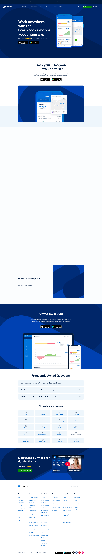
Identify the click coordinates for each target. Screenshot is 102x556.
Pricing (55, 6)
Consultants (44, 525)
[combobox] (77, 486)
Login (79, 6)
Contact (20, 517)
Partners (41, 6)
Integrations (55, 497)
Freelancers (43, 497)
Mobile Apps (32, 529)
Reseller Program (56, 507)
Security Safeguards (77, 508)
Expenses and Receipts (32, 501)
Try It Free (95, 6)
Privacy (76, 500)
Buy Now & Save (87, 6)
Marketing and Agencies (44, 536)
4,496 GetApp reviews (42, 38)
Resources (48, 6)
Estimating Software (32, 518)
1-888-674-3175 (42, 552)
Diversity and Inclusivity (21, 509)
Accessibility (77, 497)
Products (24, 6)
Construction (44, 522)
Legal (42, 532)
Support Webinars (67, 507)
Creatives (43, 540)
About (19, 497)
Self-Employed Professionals (44, 511)
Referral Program (56, 500)
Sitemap (65, 504)
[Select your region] (75, 7)
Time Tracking (32, 510)
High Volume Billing (34, 535)
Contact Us (61, 6)
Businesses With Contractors (45, 501)
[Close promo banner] (101, 1)
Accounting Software (32, 506)
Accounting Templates (65, 514)
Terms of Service (78, 504)
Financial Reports (33, 525)
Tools (64, 519)
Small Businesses (33, 6)
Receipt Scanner (67, 522)
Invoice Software (33, 497)
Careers (20, 505)
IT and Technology (45, 529)
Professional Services (44, 544)
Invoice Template (67, 510)
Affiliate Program (56, 504)
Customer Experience (21, 501)
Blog (19, 520)
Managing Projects (33, 514)
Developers (54, 510)
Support (65, 500)
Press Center (21, 514)
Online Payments (33, 522)
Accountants (44, 519)
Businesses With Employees (45, 506)
